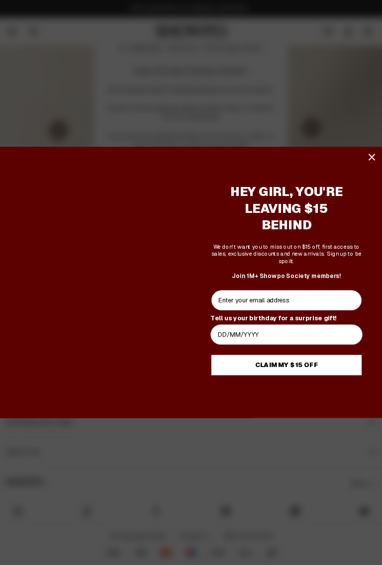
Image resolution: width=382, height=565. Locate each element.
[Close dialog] (372, 157)
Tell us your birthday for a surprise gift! (273, 318)
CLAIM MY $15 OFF (286, 365)
